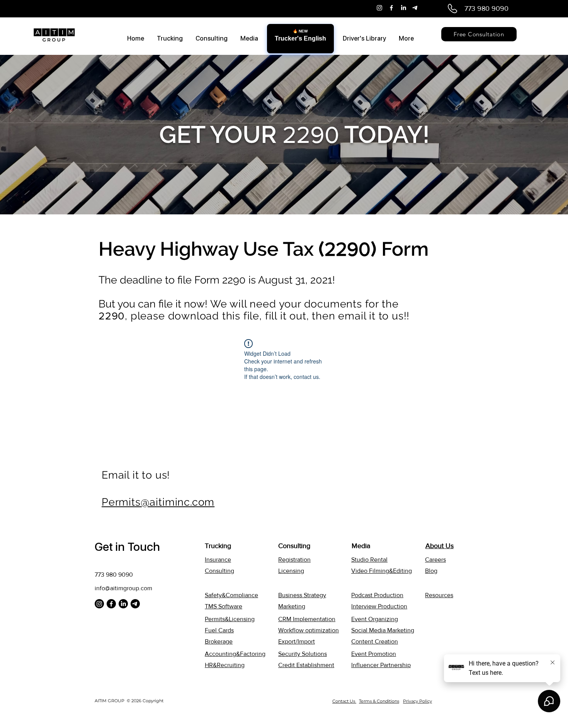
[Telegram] (415, 7)
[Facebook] (391, 7)
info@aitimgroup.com (123, 588)
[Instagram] (379, 7)
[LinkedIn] (403, 7)
